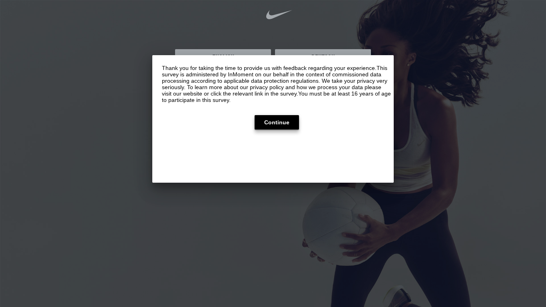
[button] (277, 122)
